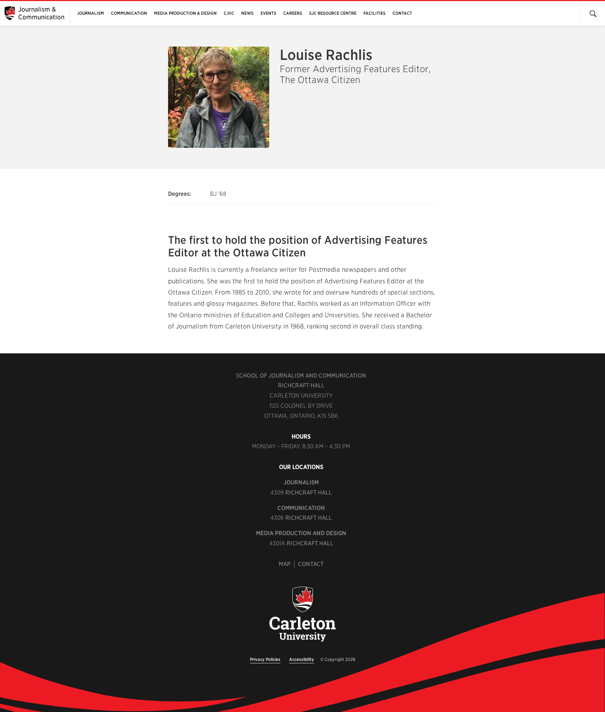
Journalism (90, 13)
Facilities (374, 13)
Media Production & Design (185, 13)
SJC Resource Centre (332, 13)
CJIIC (229, 13)
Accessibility (301, 659)
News (247, 13)
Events (268, 13)
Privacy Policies (265, 659)
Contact (402, 13)
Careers (292, 13)
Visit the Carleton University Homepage (302, 615)
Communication (129, 13)
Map (285, 564)
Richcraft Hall (301, 385)
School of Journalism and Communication (301, 375)
